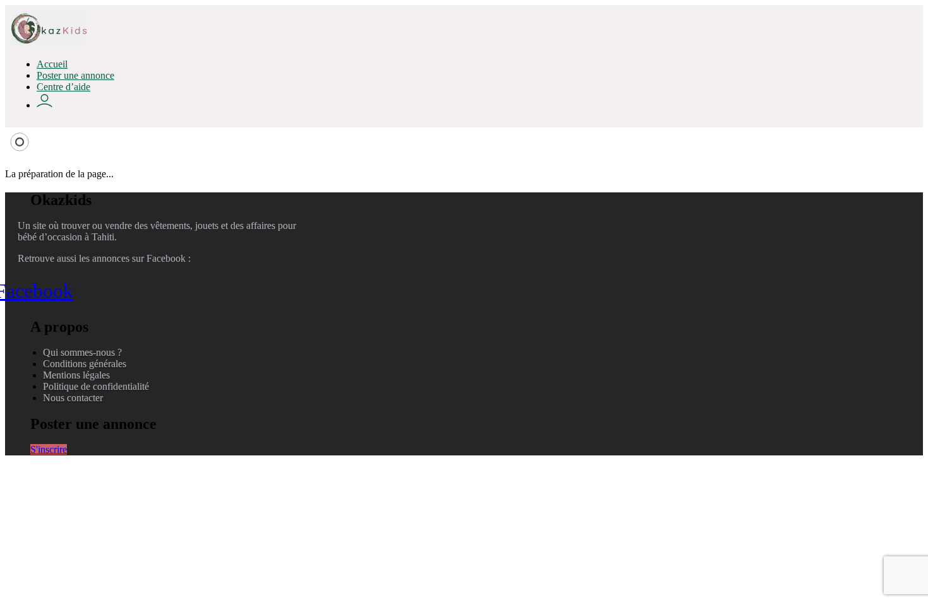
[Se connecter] (44, 105)
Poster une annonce (75, 75)
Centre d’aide (63, 86)
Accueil (52, 64)
